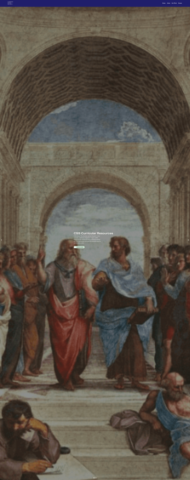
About (168, 3)
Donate (180, 3)
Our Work (174, 3)
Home (164, 3)
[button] (2, 240)
